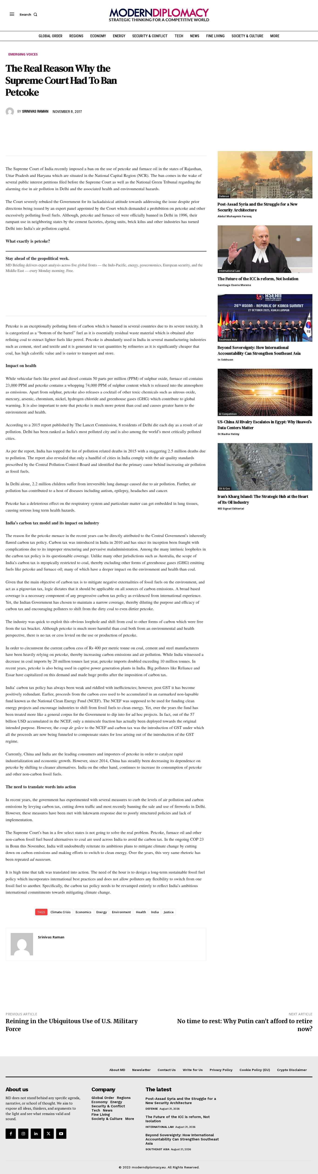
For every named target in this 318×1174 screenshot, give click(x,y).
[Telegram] (63, 125)
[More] (75, 125)
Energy (101, 912)
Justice (169, 912)
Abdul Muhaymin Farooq (235, 216)
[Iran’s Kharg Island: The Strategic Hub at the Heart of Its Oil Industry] (265, 467)
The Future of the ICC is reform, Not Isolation (258, 279)
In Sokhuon (225, 359)
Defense (224, 196)
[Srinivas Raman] (10, 111)
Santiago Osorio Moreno (234, 285)
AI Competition (228, 414)
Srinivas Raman (35, 111)
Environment (121, 912)
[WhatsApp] (31, 125)
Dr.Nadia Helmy (228, 434)
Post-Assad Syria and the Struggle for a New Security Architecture (180, 1101)
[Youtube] (61, 1134)
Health (141, 912)
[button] (29, 14)
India (155, 912)
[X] (21, 125)
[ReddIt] (53, 125)
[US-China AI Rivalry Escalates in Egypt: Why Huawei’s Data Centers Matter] (265, 392)
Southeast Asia (228, 339)
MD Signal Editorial (231, 508)
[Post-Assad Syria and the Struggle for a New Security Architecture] (265, 175)
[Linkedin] (42, 125)
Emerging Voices (23, 54)
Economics (83, 912)
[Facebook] (10, 125)
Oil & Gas (224, 488)
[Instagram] (23, 1134)
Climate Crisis (61, 912)
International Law (229, 270)
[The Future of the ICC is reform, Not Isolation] (265, 249)
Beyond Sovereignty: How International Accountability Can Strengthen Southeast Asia (259, 350)
